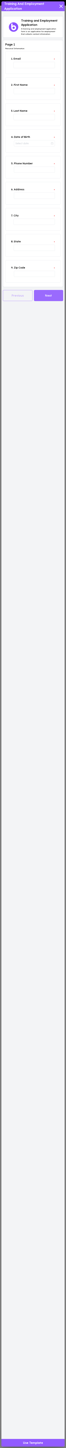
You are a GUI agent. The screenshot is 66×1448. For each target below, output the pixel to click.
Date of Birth (22, 137)
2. (12, 84)
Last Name (20, 110)
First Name (21, 84)
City (16, 215)
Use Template (33, 1443)
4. (12, 137)
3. (12, 110)
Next (48, 295)
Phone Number (23, 163)
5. (12, 163)
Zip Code (19, 267)
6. (12, 189)
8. (12, 241)
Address (19, 189)
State (17, 241)
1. (12, 58)
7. (12, 215)
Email (17, 58)
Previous (18, 295)
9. (12, 267)
